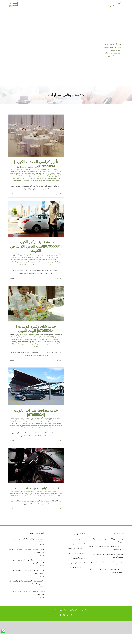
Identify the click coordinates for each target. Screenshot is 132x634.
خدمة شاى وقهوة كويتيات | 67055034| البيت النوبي (36, 303)
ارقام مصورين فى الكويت (39, 336)
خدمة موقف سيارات (38, 180)
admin (55, 169)
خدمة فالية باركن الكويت (23, 259)
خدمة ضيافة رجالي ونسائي (75, 563)
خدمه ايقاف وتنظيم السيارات (47, 425)
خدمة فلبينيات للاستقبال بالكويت (22, 262)
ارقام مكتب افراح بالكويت (44, 173)
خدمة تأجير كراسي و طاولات (74, 548)
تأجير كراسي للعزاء (45, 337)
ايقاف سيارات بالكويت (51, 493)
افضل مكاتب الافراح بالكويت (25, 255)
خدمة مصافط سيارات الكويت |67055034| (36, 386)
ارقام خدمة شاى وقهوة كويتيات (18, 171)
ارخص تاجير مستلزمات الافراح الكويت (48, 171)
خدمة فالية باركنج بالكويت (28, 261)
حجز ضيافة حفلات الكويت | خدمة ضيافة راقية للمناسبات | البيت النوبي (27, 593)
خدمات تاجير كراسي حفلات (28, 178)
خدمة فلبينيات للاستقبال (36, 262)
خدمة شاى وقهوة (47, 180)
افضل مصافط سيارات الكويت (24, 421)
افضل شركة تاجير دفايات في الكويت (36, 174)
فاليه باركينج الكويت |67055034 (36, 465)
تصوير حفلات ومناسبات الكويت (33, 257)
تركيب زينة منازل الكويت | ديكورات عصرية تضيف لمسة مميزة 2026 (27, 540)
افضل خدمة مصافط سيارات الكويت (40, 421)
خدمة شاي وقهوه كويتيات (35, 259)
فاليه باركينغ (14, 495)
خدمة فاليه (53, 262)
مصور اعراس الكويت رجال (38, 264)
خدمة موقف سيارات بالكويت (31, 495)
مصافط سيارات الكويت (24, 426)
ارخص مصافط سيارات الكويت (21, 419)
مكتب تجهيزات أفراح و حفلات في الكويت (22, 180)
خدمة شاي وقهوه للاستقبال (36, 343)
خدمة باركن (46, 423)
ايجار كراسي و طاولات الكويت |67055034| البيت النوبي (25, 169)
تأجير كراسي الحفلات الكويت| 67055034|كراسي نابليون (36, 135)
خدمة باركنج (53, 259)
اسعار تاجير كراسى (32, 173)
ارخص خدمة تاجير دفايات (32, 171)
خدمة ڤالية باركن (33, 423)
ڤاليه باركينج (42, 426)
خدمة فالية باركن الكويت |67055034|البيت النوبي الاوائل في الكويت (36, 219)
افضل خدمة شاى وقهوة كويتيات (40, 255)
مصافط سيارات (35, 426)
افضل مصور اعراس (22, 174)
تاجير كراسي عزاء (52, 178)
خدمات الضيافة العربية (76, 567)
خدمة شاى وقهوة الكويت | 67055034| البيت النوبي (27, 334)
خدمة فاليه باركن (47, 262)
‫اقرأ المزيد (58, 193)
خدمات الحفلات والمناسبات (75, 543)
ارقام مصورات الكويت (56, 173)
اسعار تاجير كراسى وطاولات (20, 173)
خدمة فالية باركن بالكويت (41, 261)
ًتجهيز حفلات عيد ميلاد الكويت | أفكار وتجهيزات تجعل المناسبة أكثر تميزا (28, 561)
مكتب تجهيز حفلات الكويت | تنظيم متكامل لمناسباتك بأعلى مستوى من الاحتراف (26, 582)
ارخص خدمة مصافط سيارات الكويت (38, 419)
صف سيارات (21, 495)
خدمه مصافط (36, 425)
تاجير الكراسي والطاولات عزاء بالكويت (43, 176)
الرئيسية (81, 539)
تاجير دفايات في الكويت (27, 176)
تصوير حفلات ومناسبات (41, 178)
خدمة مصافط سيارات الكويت (21, 423)
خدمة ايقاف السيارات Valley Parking (44, 341)
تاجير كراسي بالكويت (35, 337)
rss (31, 534)
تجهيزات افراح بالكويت (50, 339)
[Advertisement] (66, 72)
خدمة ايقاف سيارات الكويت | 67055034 (28, 254)
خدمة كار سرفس (53, 495)
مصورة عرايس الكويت (25, 344)
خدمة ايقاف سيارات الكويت (75, 553)
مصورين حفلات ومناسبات (25, 264)
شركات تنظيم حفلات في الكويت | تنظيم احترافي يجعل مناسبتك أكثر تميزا (27, 572)
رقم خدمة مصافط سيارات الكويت (24, 425)
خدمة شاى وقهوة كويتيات (28, 341)
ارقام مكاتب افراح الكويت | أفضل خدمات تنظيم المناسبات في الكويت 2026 (26, 551)
